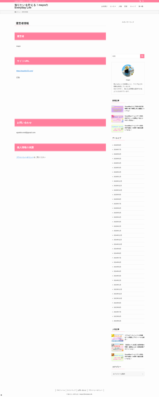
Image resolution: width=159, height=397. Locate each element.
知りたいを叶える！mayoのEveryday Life (31, 6)
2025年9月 (117, 194)
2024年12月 (118, 235)
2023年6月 (117, 316)
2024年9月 (117, 249)
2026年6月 (117, 154)
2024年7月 (117, 258)
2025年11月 (118, 185)
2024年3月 (117, 276)
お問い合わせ (82, 390)
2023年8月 (117, 307)
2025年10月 (118, 190)
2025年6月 (117, 208)
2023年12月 (118, 289)
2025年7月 (117, 204)
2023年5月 (117, 321)
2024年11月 (118, 240)
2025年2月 (117, 226)
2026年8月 (117, 145)
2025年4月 (117, 217)
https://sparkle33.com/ (24, 71)
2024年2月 (117, 280)
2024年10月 (118, 244)
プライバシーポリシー (25, 157)
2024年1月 (117, 285)
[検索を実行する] (142, 56)
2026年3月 (117, 167)
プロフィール (60, 390)
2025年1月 (117, 231)
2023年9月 (117, 303)
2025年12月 (118, 181)
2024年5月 (117, 267)
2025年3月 (117, 222)
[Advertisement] (60, 94)
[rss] (140, 1)
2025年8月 (117, 199)
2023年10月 (118, 298)
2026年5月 (117, 158)
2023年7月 (117, 312)
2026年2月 (117, 172)
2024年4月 (117, 271)
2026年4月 (117, 163)
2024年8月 (117, 253)
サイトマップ (71, 390)
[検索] (143, 1)
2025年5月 (117, 213)
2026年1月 (117, 176)
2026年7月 (117, 149)
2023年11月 (118, 294)
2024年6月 (117, 262)
